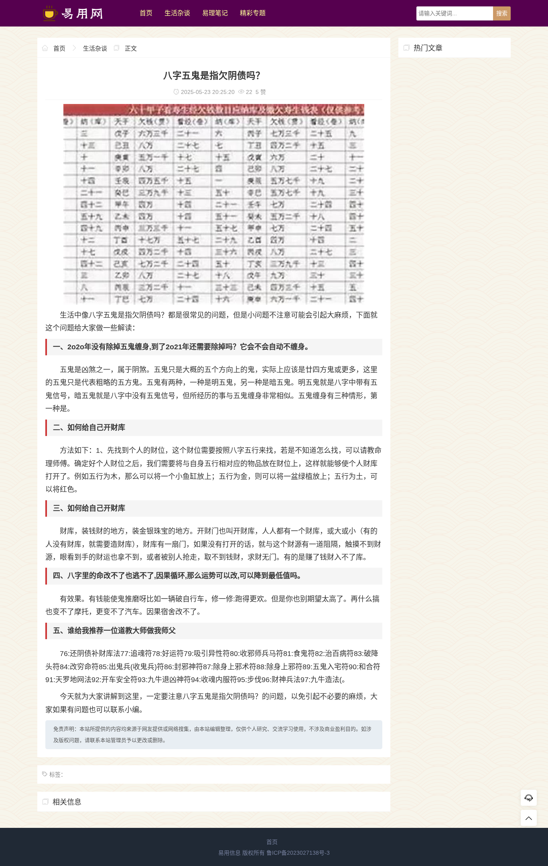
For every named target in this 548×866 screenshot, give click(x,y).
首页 (146, 13)
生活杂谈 (177, 13)
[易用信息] (84, 24)
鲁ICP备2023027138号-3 (298, 853)
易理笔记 (215, 13)
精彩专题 (253, 13)
